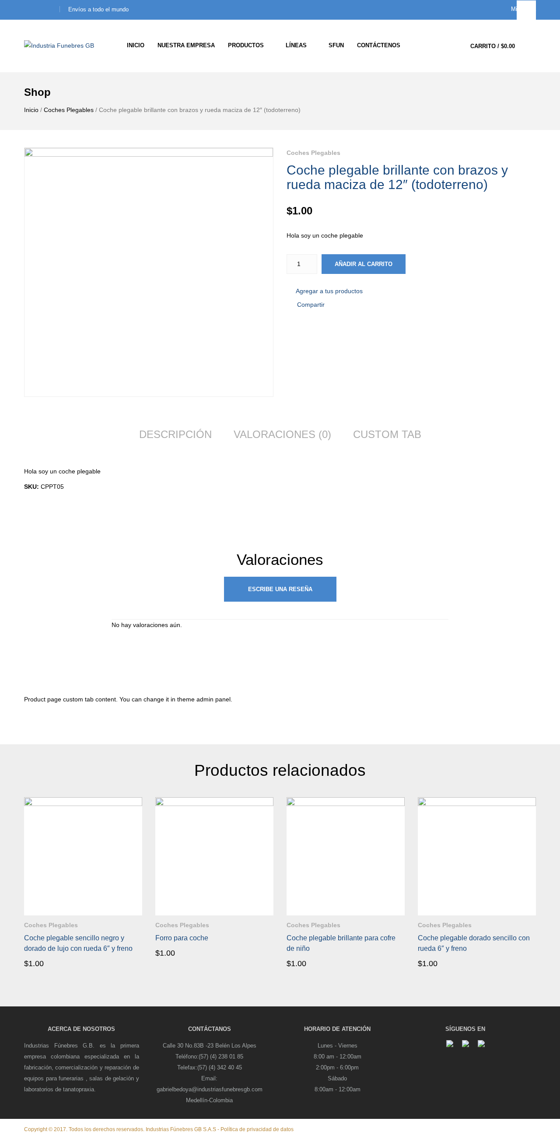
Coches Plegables (69, 109)
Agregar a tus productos (329, 290)
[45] (148, 272)
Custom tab (387, 434)
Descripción (175, 434)
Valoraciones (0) (282, 434)
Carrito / (492, 46)
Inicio (31, 109)
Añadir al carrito (363, 264)
